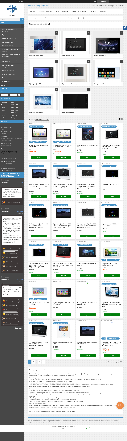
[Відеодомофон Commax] (76, 73)
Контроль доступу (7, 46)
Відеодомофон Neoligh (36, 112)
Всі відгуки (18, 328)
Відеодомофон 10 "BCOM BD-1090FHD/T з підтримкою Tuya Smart (111, 304)
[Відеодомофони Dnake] (108, 44)
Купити (39, 157)
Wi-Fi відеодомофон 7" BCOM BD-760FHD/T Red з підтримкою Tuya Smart (63, 265)
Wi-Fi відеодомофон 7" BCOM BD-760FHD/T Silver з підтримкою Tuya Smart (38, 343)
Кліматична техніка (8, 70)
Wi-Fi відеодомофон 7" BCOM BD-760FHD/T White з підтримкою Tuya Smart (62, 186)
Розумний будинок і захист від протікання (11, 55)
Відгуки (3, 85)
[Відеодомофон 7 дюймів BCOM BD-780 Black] (87, 331)
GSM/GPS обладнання (8, 74)
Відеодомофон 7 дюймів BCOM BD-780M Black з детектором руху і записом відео (39, 186)
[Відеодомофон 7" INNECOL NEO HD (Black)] (63, 291)
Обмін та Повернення (79, 11)
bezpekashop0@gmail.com (8, 158)
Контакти (103, 11)
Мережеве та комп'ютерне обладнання (10, 60)
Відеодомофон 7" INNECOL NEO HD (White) (39, 303)
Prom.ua (72, 426)
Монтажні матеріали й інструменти (9, 66)
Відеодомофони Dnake (101, 55)
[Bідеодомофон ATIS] (76, 44)
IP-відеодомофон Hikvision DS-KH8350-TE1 (38, 146)
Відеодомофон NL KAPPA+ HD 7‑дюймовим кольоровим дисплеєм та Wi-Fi (111, 343)
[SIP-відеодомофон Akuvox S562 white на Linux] (87, 291)
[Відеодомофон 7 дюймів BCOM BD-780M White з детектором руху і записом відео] (87, 213)
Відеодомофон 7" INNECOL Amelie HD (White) (110, 264)
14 (40, 362)
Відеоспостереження (8, 35)
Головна (32, 11)
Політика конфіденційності (85, 428)
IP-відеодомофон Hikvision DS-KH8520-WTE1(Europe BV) (62, 146)
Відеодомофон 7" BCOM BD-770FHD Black (111, 225)
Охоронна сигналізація (9, 38)
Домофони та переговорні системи (10, 50)
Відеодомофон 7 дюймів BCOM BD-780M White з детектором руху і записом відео (87, 225)
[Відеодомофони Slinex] (43, 44)
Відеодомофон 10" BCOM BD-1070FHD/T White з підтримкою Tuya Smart (111, 146)
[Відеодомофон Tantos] (108, 73)
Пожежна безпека (7, 42)
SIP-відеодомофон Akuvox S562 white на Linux (87, 303)
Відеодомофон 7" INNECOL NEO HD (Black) (63, 303)
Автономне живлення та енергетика (9, 30)
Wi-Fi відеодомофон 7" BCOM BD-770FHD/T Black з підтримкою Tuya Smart (38, 225)
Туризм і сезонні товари (9, 78)
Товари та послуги (38, 18)
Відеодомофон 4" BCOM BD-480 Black (87, 146)
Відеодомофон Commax (69, 84)
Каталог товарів (6, 26)
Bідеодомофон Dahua (36, 84)
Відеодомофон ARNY (68, 112)
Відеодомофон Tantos (100, 84)
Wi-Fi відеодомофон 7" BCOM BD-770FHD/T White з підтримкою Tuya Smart (38, 265)
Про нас (93, 11)
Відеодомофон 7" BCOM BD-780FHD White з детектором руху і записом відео (86, 186)
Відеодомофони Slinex (36, 55)
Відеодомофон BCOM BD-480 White (62, 343)
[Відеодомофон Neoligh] (43, 101)
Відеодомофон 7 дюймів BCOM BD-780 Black (87, 343)
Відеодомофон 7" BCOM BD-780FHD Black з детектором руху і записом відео (62, 225)
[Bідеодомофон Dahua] (43, 73)
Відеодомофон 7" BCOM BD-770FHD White (111, 185)
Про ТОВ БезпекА (6, 81)
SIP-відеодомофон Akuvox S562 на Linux (87, 264)
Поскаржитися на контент (71, 428)
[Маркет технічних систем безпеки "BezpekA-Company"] (12, 8)
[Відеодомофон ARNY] (76, 101)
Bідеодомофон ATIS (68, 55)
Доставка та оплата (45, 11)
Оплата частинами (62, 11)
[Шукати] (22, 19)
